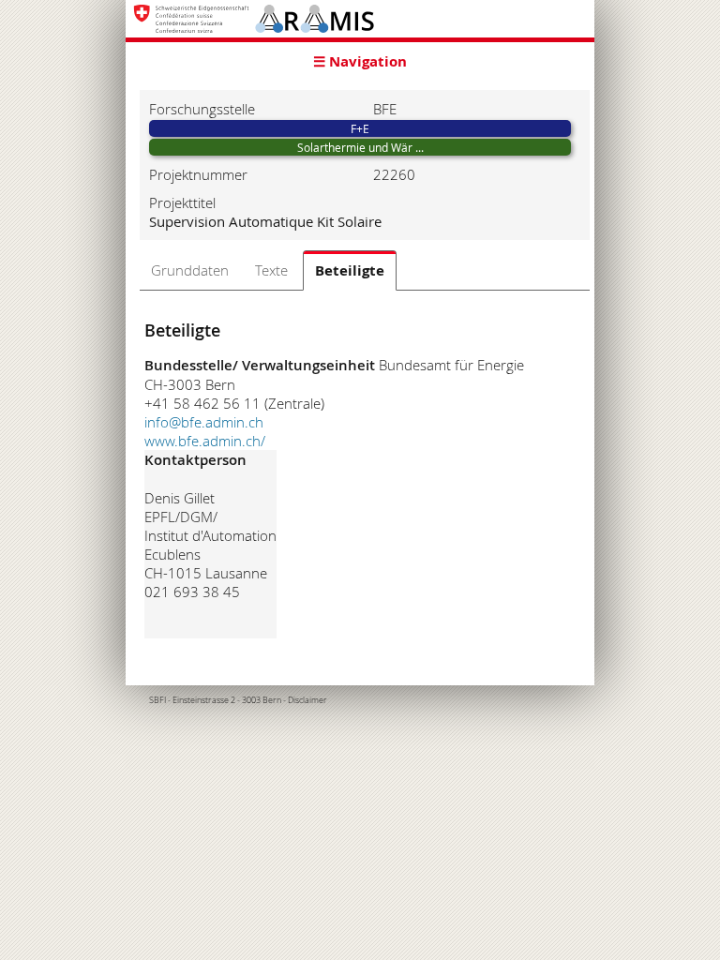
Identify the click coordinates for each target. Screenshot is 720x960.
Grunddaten (190, 270)
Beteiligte (349, 270)
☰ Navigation (360, 61)
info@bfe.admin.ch (203, 421)
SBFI (157, 700)
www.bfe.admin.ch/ (204, 440)
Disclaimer (307, 700)
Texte (271, 270)
